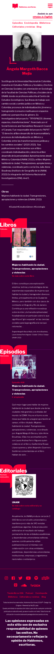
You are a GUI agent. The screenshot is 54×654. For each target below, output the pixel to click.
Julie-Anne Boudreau (40, 332)
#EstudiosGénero (25, 207)
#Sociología (39, 207)
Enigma (18, 605)
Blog (39, 26)
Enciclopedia (31, 23)
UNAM (14, 337)
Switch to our (42, 15)
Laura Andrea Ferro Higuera (21, 334)
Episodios (17, 23)
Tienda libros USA (15, 593)
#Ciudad (13, 207)
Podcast (29, 593)
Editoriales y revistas (23, 26)
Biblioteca (44, 23)
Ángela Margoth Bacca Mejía (22, 332)
